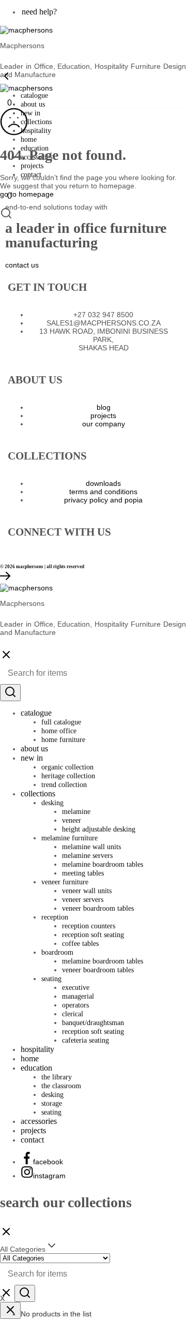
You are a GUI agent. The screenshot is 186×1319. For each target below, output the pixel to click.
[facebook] (11, 551)
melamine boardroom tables (102, 864)
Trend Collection (64, 785)
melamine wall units (91, 847)
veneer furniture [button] (64, 882)
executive (75, 987)
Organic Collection (67, 767)
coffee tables (80, 943)
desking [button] (52, 803)
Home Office (58, 731)
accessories (39, 1121)
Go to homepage (27, 194)
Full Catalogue (61, 722)
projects (32, 166)
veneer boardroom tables (98, 908)
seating (51, 1112)
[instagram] (20, 551)
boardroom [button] (57, 952)
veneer (71, 820)
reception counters (88, 926)
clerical (72, 1014)
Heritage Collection (68, 776)
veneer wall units (87, 891)
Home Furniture (63, 740)
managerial (78, 996)
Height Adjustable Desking (98, 829)
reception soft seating (93, 935)
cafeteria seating (85, 1040)
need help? (39, 11)
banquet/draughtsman (93, 1023)
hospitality (36, 131)
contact (32, 1139)
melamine (76, 812)
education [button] (36, 1067)
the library (56, 1077)
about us (33, 104)
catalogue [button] (34, 95)
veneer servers (82, 899)
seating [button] (51, 979)
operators (75, 1005)
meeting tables (83, 873)
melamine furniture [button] (69, 838)
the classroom (61, 1086)
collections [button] (36, 122)
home (29, 139)
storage (51, 1103)
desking (52, 1095)
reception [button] (54, 917)
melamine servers (87, 855)
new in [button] (30, 113)
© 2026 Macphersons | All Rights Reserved (42, 566)
